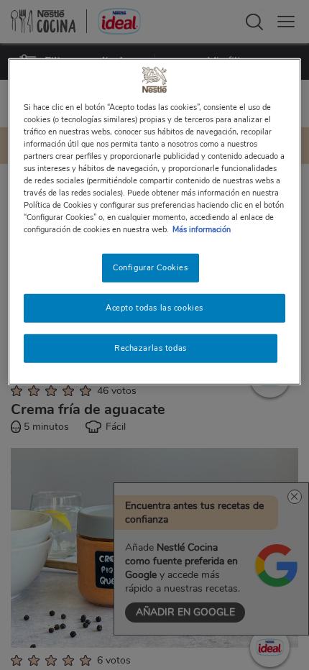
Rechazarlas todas (150, 348)
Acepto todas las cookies (154, 307)
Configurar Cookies (150, 267)
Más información (201, 229)
